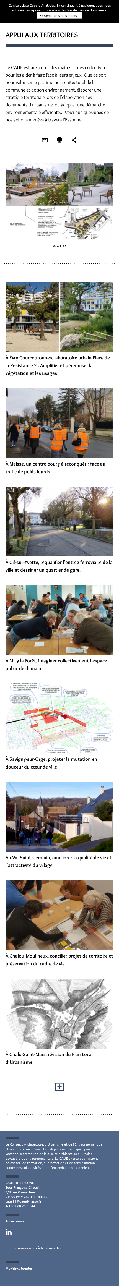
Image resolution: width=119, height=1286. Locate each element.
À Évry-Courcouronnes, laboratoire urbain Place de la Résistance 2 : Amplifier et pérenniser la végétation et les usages (58, 365)
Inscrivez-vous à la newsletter (38, 1248)
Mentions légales (19, 1268)
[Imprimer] (59, 140)
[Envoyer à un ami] (45, 140)
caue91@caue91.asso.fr (24, 1201)
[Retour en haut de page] (103, 1270)
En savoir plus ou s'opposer (59, 15)
